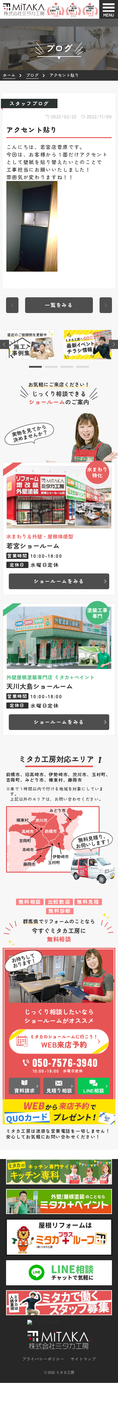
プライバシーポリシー (43, 1359)
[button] (35, 367)
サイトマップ (83, 1359)
